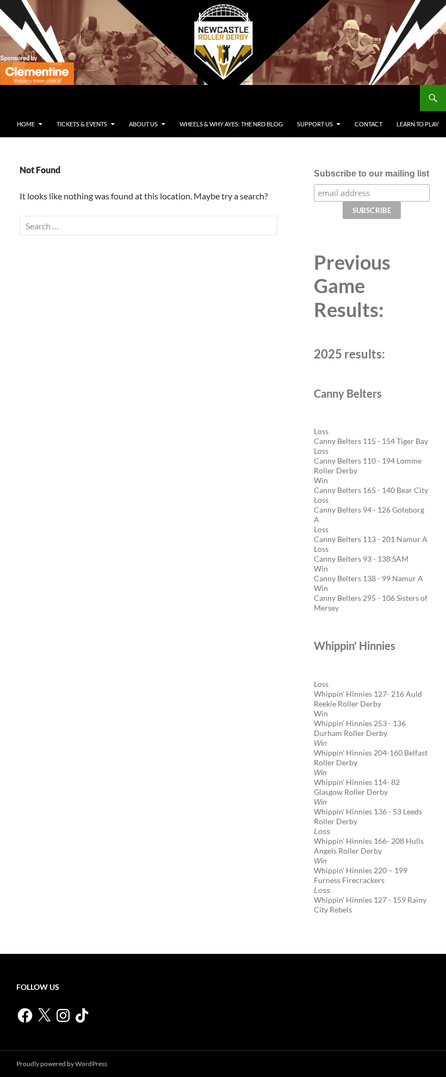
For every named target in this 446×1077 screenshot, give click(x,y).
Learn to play (418, 123)
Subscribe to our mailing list (371, 173)
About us (143, 123)
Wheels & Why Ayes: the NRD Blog (231, 123)
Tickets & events (82, 123)
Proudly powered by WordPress (61, 1064)
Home (26, 123)
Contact (368, 123)
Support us (315, 123)
